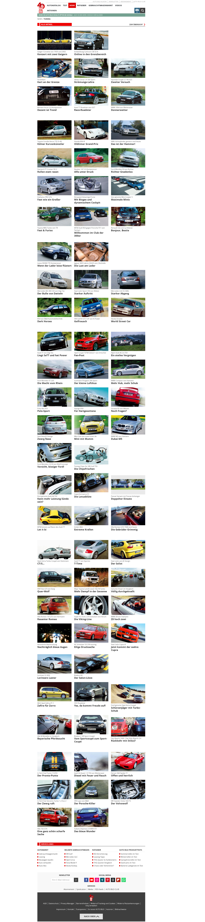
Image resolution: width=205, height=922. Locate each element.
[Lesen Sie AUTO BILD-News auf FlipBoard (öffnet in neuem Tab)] (118, 880)
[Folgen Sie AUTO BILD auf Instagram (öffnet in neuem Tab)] (97, 880)
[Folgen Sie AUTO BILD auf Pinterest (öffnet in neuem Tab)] (107, 880)
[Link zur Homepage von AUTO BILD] (41, 7)
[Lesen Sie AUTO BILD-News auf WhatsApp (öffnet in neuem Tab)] (124, 880)
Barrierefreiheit (82, 903)
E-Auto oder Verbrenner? (104, 866)
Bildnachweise (120, 909)
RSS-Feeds (99, 889)
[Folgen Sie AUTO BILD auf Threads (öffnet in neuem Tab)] (113, 880)
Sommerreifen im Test (130, 854)
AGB (45, 903)
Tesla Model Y (71, 863)
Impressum (61, 909)
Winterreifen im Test (129, 857)
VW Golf (69, 854)
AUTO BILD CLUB (139, 2)
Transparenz (81, 909)
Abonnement (126, 2)
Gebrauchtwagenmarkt (48, 854)
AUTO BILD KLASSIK (100, 2)
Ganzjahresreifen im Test (131, 860)
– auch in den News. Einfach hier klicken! (70, 15)
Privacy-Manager (67, 903)
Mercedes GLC (72, 857)
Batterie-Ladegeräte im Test (132, 866)
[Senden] (76, 880)
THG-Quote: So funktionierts (105, 860)
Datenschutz (54, 903)
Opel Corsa (70, 860)
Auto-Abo (42, 866)
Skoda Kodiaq (71, 866)
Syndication (81, 889)
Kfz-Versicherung (100, 854)
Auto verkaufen (45, 863)
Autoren (109, 909)
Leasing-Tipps (99, 857)
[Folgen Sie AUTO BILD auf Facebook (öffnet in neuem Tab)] (86, 880)
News (39, 19)
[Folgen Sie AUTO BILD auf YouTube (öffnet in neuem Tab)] (91, 880)
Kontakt (71, 909)
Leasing (42, 857)
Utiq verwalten (91, 906)
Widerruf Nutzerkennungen (128, 903)
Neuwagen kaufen (46, 860)
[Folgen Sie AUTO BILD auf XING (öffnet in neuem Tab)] (102, 880)
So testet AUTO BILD (96, 909)
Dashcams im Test (128, 863)
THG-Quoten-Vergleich (103, 863)
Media (90, 889)
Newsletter (113, 2)
